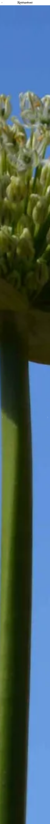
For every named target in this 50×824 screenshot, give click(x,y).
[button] (2, 2)
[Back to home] (25, 2)
